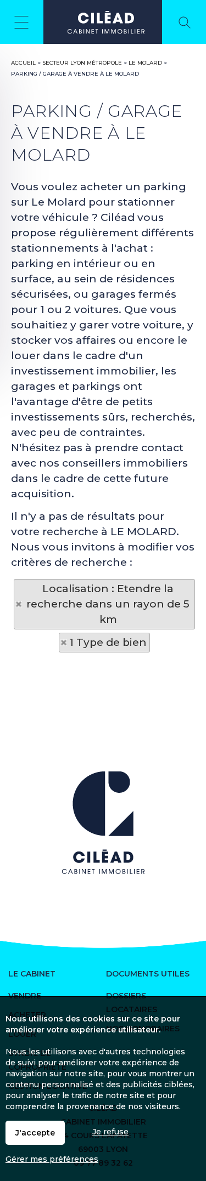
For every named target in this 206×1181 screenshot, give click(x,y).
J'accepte (35, 1133)
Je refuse (110, 1132)
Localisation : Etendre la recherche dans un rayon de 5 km (108, 604)
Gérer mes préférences (51, 1159)
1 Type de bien (108, 642)
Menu (21, 22)
